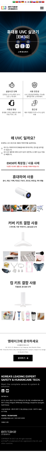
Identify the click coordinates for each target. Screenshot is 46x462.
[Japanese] (25, 2)
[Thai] (40, 2)
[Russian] (34, 2)
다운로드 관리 (5, 422)
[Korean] (28, 2)
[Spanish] (37, 2)
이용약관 (4, 415)
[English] (19, 2)
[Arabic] (14, 2)
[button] (42, 8)
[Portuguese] (31, 2)
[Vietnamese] (43, 2)
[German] (22, 2)
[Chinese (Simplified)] (17, 2)
